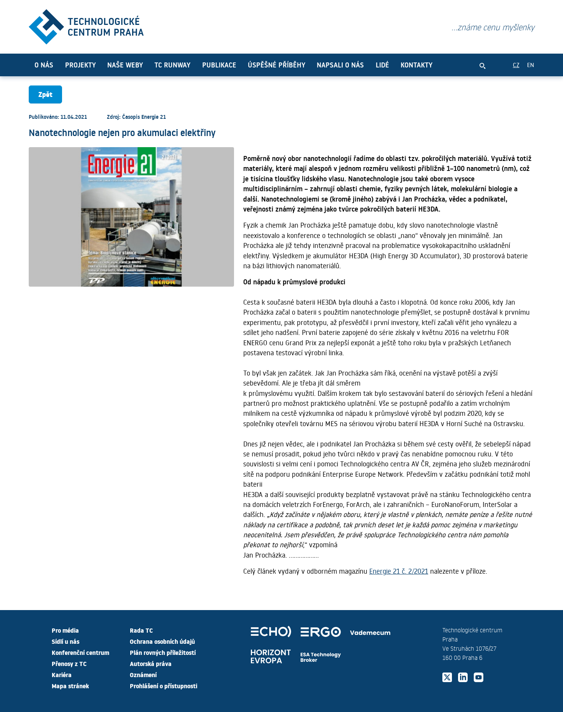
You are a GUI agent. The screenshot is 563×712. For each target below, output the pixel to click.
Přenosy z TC (69, 663)
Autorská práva (151, 663)
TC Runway (172, 65)
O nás (43, 65)
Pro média (65, 630)
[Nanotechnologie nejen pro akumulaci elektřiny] (86, 25)
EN (530, 64)
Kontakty (416, 65)
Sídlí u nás (65, 641)
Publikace (219, 65)
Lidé (382, 65)
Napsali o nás (340, 65)
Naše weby (125, 65)
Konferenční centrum (80, 652)
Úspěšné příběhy (276, 65)
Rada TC (141, 630)
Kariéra (62, 674)
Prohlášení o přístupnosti (163, 685)
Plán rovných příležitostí (163, 652)
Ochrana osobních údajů (162, 641)
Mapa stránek (70, 685)
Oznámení (143, 674)
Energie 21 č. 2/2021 (398, 571)
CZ (516, 64)
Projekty (80, 65)
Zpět (45, 94)
